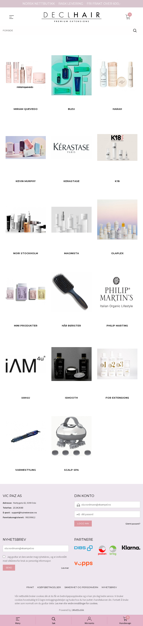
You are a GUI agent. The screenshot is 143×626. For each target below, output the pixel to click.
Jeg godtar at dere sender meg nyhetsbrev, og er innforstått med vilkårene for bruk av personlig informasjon (35, 559)
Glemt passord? (132, 523)
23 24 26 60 (18, 507)
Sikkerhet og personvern (81, 587)
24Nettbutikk (78, 610)
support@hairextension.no (24, 512)
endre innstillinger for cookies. (83, 603)
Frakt (30, 587)
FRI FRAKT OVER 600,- (103, 3)
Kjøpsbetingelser (49, 587)
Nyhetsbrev (109, 587)
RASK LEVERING (70, 3)
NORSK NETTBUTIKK (39, 3)
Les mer (65, 568)
